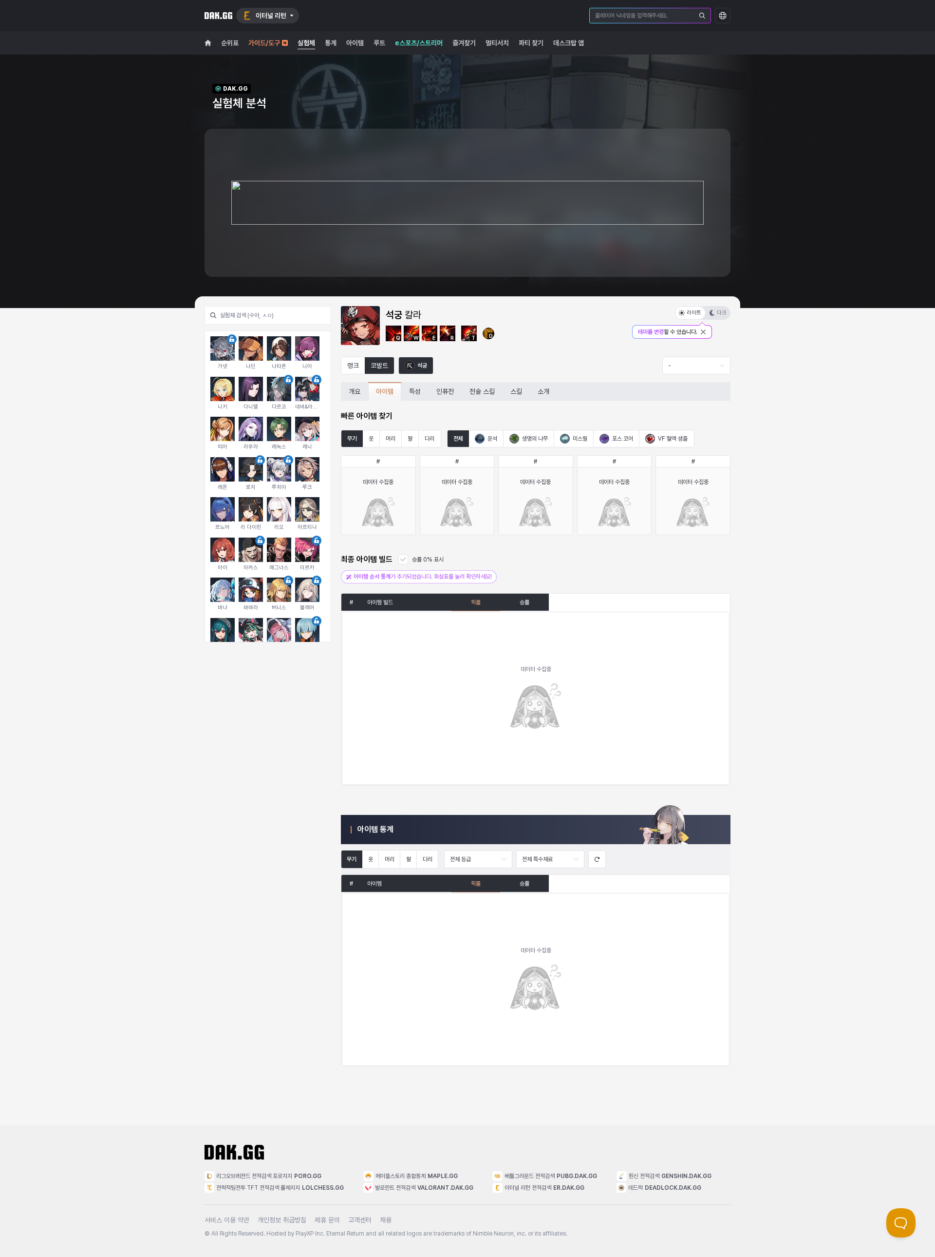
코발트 (379, 365)
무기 (352, 438)
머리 (390, 438)
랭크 (353, 365)
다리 (429, 438)
